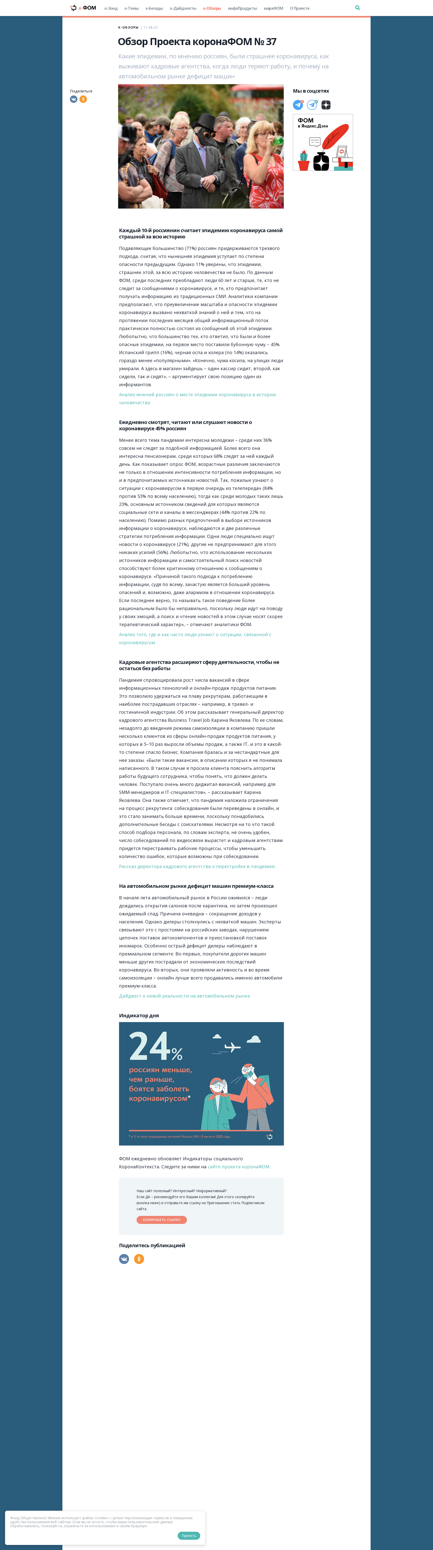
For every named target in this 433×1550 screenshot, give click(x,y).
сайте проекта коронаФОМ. (239, 1167)
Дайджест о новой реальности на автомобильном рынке (184, 996)
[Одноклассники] (83, 99)
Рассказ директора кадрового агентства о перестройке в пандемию (197, 866)
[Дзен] (326, 105)
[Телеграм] (298, 105)
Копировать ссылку (161, 1220)
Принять (189, 1535)
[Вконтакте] (73, 99)
